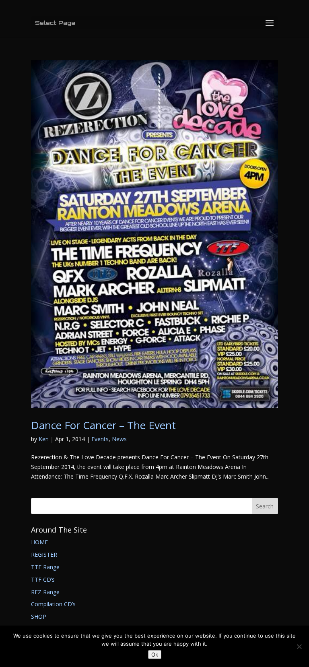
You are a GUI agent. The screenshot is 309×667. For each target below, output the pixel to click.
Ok (154, 654)
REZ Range (45, 592)
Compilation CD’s (53, 604)
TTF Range (45, 567)
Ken (44, 439)
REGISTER (44, 554)
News (119, 439)
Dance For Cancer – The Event (103, 425)
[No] (299, 646)
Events (100, 439)
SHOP (38, 616)
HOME (39, 542)
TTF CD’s (43, 579)
